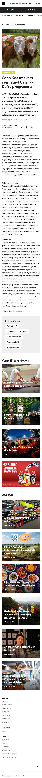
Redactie (5, 120)
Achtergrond (7, 722)
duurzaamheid (13, 342)
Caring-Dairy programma (17, 331)
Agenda (4, 731)
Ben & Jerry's (12, 326)
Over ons (5, 740)
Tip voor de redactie (9, 754)
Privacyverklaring (9, 757)
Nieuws (10, 10)
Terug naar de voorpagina (15, 25)
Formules (31, 15)
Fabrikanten (19, 15)
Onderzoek (6, 715)
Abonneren (6, 750)
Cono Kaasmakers (14, 337)
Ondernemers (7, 15)
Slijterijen (5, 712)
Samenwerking (13, 347)
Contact (5, 743)
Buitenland (6, 719)
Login (38, 3)
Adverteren (6, 747)
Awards (31, 10)
